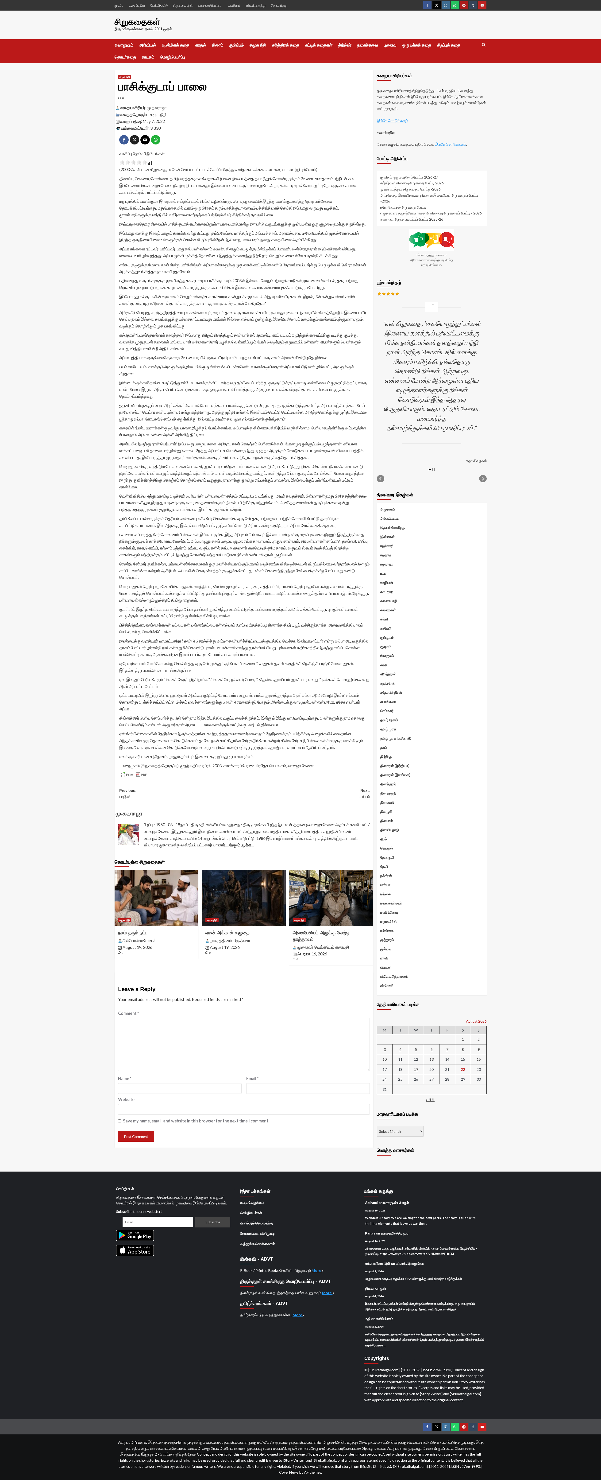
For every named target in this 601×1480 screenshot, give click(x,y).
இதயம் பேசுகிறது (392, 527)
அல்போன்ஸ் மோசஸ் (139, 940)
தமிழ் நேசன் (389, 720)
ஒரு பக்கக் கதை (416, 45)
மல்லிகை (386, 930)
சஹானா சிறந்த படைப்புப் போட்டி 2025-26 (411, 219)
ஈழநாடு (385, 555)
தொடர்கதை (125, 57)
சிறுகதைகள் (137, 22)
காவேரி (385, 628)
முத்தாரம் (387, 940)
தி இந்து (386, 756)
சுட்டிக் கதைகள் (318, 45)
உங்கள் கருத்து (256, 5)
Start (430, 469)
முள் (383, 1288)
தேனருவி (387, 857)
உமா (383, 573)
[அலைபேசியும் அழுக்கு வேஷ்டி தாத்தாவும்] (331, 898)
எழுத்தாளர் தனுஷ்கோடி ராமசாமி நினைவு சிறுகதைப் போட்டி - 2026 (431, 213)
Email (252, 1078)
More (317, 1270)
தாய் (383, 747)
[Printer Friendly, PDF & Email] (133, 774)
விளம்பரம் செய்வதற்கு (256, 1223)
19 (416, 1069)
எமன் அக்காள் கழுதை (227, 932)
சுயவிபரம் (234, 5)
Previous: (127, 794)
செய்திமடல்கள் (251, 1213)
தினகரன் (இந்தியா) (394, 765)
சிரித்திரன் (388, 674)
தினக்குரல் (388, 784)
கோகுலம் (387, 656)
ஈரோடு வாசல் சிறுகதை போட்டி (403, 207)
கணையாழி (388, 601)
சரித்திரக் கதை (285, 45)
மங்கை (385, 894)
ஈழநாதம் (386, 564)
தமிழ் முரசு (388, 729)
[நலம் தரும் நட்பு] (156, 898)
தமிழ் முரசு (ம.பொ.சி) (395, 738)
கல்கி (384, 619)
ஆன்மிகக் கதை (175, 45)
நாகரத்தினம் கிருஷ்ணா (230, 940)
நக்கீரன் (386, 875)
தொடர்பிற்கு (279, 5)
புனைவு (390, 45)
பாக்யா (385, 885)
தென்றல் (386, 848)
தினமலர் (386, 820)
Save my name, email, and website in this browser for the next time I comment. (196, 1120)
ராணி (384, 958)
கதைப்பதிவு (137, 5)
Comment (128, 1013)
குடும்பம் (236, 45)
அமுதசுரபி (388, 509)
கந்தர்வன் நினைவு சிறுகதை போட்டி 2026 (412, 183)
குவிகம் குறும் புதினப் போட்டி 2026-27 (409, 177)
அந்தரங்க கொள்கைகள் (257, 1244)
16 (479, 1059)
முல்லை (385, 949)
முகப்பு (119, 5)
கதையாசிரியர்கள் (210, 5)
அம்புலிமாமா (389, 518)
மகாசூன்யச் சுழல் (396, 1202)
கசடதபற (386, 591)
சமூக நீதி (258, 45)
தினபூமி (386, 811)
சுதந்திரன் (387, 683)
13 (431, 1059)
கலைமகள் (388, 610)
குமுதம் (385, 646)
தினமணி (387, 802)
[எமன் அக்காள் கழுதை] (244, 898)
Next (483, 479)
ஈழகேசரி (386, 546)
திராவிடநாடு (389, 830)
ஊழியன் (386, 582)
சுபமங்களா (388, 701)
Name (124, 1078)
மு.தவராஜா (157, 107)
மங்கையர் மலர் (391, 903)
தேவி (384, 866)
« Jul (430, 1099)
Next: (364, 794)
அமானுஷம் (124, 45)
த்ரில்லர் (344, 45)
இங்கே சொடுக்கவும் (392, 120)
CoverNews (288, 1472)
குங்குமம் (387, 637)
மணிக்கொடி (389, 912)
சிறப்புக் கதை (448, 45)
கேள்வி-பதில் (159, 5)
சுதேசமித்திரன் (391, 692)
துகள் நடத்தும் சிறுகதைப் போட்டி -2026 (410, 189)
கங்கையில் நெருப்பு (394, 1233)
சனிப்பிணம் (384, 1318)
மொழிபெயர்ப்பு (172, 57)
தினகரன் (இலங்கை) (395, 775)
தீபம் (383, 839)
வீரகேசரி (386, 985)
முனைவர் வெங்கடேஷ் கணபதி (323, 947)
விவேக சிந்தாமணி (394, 976)
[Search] (484, 45)
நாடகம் (148, 57)
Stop (433, 469)
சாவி (384, 665)
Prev (380, 479)
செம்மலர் (386, 711)
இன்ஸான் (387, 536)
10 (384, 1059)
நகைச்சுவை (367, 45)
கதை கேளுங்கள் (252, 1202)
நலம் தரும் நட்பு (132, 932)
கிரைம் (217, 45)
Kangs (370, 1233)
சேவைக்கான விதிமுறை (257, 1233)
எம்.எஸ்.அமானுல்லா (410, 1263)
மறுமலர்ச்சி (388, 921)
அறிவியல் (147, 45)
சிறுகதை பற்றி (183, 5)
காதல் (200, 45)
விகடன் (386, 967)
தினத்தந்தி (388, 793)
